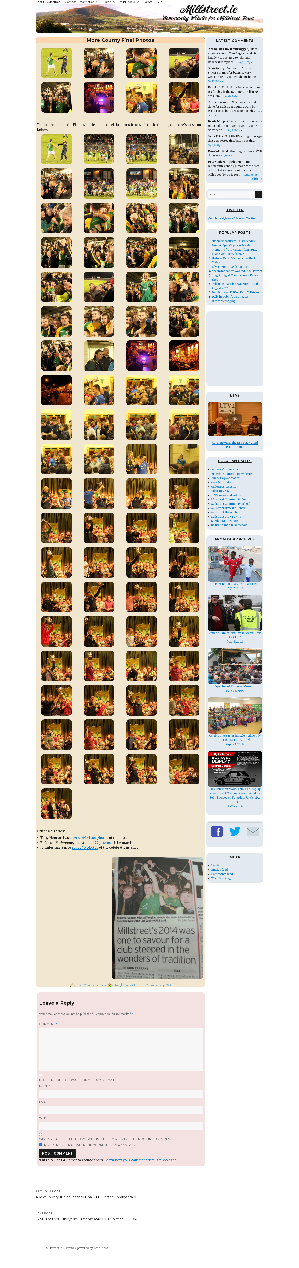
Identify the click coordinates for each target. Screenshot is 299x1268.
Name (45, 1086)
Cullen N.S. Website (223, 486)
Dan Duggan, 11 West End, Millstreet (236, 292)
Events (147, 1)
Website (46, 1118)
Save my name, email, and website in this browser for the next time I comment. (106, 1139)
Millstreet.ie (54, 1248)
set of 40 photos (85, 847)
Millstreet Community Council (231, 499)
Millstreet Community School (230, 504)
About (40, 1)
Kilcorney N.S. (220, 491)
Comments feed (222, 874)
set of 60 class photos (90, 838)
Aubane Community (224, 469)
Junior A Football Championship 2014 (147, 985)
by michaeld (98, 985)
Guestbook (54, 1)
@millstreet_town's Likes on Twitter (232, 218)
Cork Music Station (223, 482)
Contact (70, 1)
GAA (115, 985)
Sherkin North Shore (224, 521)
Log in (215, 865)
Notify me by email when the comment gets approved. (89, 1145)
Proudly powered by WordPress (87, 1248)
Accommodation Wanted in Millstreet (237, 271)
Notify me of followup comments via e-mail (77, 1079)
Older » (257, 179)
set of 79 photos (98, 843)
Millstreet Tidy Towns (226, 516)
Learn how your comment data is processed (140, 1160)
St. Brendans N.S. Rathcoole (229, 525)
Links (158, 1)
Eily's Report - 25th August (229, 267)
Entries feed (219, 869)
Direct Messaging (224, 301)
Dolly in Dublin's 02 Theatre (230, 297)
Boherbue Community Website (231, 474)
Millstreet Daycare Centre (228, 508)
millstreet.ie (127, 1)
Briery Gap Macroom (225, 478)
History (107, 1)
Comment (48, 1024)
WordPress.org (221, 878)
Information (87, 1)
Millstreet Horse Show (226, 512)
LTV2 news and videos (226, 495)
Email (45, 1102)
